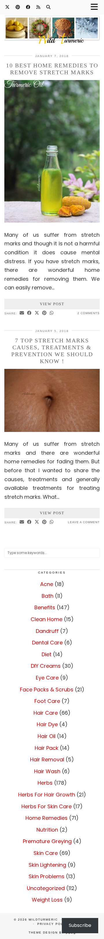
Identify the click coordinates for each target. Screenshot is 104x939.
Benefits (44, 607)
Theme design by (52, 932)
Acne (46, 584)
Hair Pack (46, 748)
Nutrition (47, 829)
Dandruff (47, 631)
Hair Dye (47, 724)
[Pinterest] (18, 7)
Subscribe (80, 925)
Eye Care (47, 677)
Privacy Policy (53, 923)
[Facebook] (28, 7)
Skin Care (46, 853)
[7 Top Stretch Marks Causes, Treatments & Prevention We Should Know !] (52, 430)
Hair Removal (47, 759)
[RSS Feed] (38, 7)
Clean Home (46, 619)
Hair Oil (46, 736)
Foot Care (47, 701)
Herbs (45, 782)
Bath (47, 596)
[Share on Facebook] (29, 313)
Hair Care (46, 712)
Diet (46, 654)
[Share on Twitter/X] (37, 313)
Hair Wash (47, 771)
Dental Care (47, 642)
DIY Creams (46, 665)
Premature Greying (47, 841)
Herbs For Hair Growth (46, 794)
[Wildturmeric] (52, 26)
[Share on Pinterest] (44, 313)
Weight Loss (47, 899)
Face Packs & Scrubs (46, 689)
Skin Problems (46, 876)
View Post (52, 304)
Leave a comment (84, 522)
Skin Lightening (47, 864)
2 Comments (88, 313)
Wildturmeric (43, 919)
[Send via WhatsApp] (51, 313)
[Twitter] (7, 7)
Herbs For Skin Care (46, 806)
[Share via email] (22, 313)
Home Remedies (46, 818)
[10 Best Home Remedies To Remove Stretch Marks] (52, 220)
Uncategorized (46, 888)
